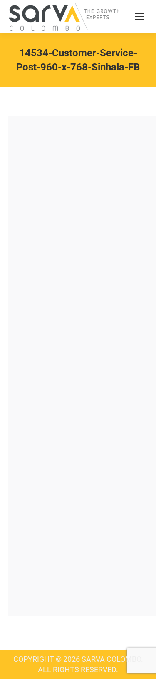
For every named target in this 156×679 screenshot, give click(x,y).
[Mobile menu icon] (139, 16)
